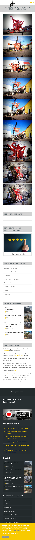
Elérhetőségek (19, 355)
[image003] (17, 67)
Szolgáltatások (8, 283)
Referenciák (7, 507)
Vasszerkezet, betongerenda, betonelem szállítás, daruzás (17, 446)
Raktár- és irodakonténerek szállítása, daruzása (16, 432)
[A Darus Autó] (12, 2)
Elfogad (5, 537)
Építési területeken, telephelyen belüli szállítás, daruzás (17, 451)
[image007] (17, 151)
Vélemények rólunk (9, 286)
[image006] (17, 130)
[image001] (17, 25)
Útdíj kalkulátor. (7, 373)
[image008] (17, 172)
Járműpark (7, 275)
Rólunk (6, 290)
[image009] (17, 194)
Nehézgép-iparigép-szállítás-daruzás (17, 428)
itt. (15, 370)
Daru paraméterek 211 (10, 272)
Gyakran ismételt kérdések (11, 279)
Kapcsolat (7, 294)
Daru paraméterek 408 (10, 268)
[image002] (17, 46)
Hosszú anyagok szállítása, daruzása (16, 442)
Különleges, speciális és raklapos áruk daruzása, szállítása (16, 437)
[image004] (17, 88)
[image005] (17, 109)
